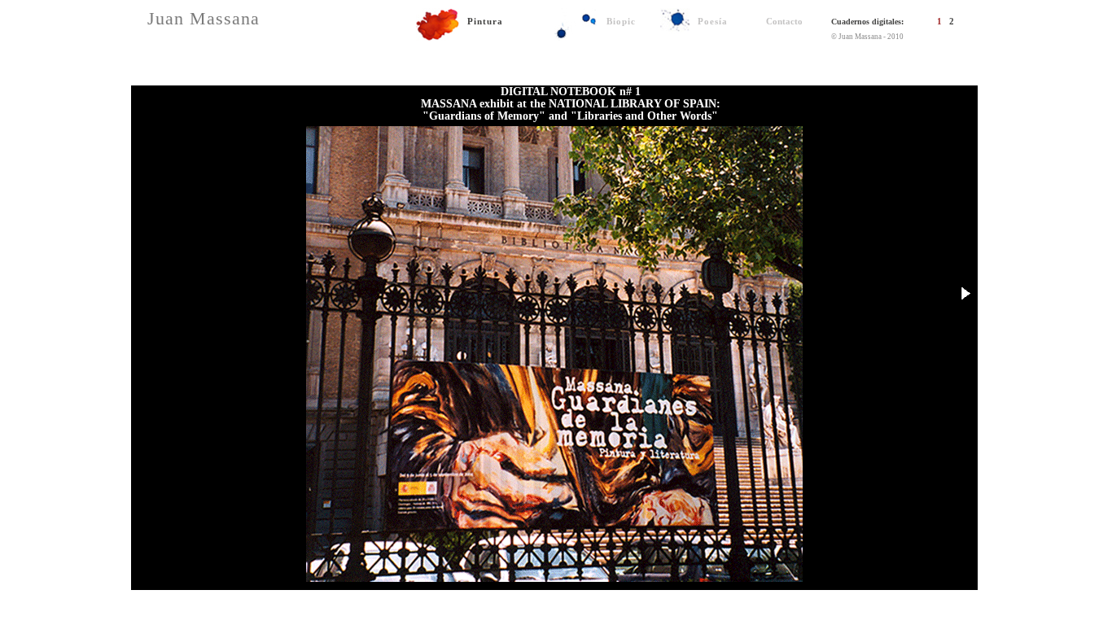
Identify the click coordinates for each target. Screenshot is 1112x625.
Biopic (621, 21)
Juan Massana (203, 18)
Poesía (713, 21)
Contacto (784, 21)
